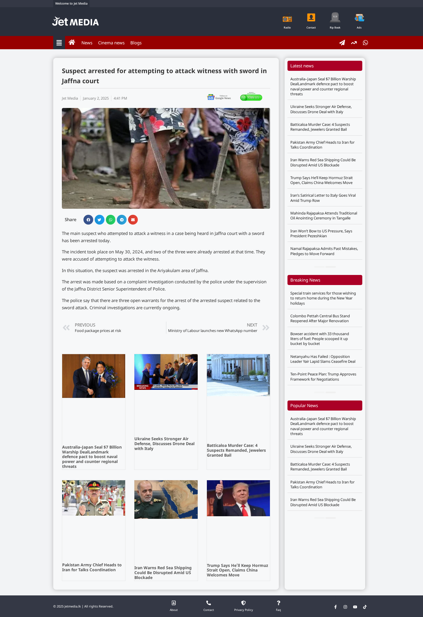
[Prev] (319, 267)
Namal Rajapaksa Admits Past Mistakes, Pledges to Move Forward (324, 251)
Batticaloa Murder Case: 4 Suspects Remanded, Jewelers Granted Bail (236, 450)
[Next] (330, 267)
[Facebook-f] (336, 607)
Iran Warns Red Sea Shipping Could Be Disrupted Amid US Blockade (163, 573)
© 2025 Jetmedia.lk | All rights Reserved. (83, 607)
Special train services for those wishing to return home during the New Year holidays (323, 298)
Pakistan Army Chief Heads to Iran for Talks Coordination (92, 568)
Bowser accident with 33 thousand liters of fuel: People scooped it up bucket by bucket (319, 338)
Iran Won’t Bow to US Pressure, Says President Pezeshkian (321, 233)
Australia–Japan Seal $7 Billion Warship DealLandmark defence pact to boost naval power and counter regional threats (92, 457)
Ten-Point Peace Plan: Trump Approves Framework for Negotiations (323, 376)
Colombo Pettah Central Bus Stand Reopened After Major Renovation (320, 318)
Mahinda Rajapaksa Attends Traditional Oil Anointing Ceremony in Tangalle (323, 215)
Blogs (136, 42)
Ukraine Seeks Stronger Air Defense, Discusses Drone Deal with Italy (164, 444)
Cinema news (111, 42)
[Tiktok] (365, 607)
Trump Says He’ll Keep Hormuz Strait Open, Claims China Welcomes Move (237, 570)
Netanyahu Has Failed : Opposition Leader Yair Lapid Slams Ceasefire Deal (322, 359)
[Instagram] (345, 607)
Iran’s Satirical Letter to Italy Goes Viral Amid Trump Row (323, 198)
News (86, 42)
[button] (88, 220)
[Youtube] (355, 607)
